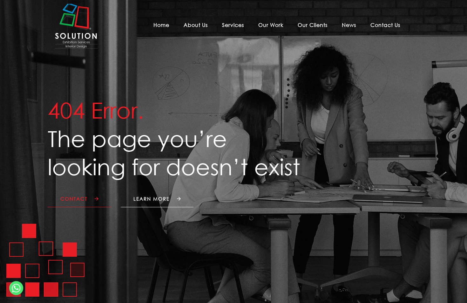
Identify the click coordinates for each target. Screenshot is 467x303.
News (349, 25)
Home (161, 25)
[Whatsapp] (16, 288)
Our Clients (313, 25)
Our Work (270, 25)
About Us (196, 25)
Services (233, 25)
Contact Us (385, 25)
